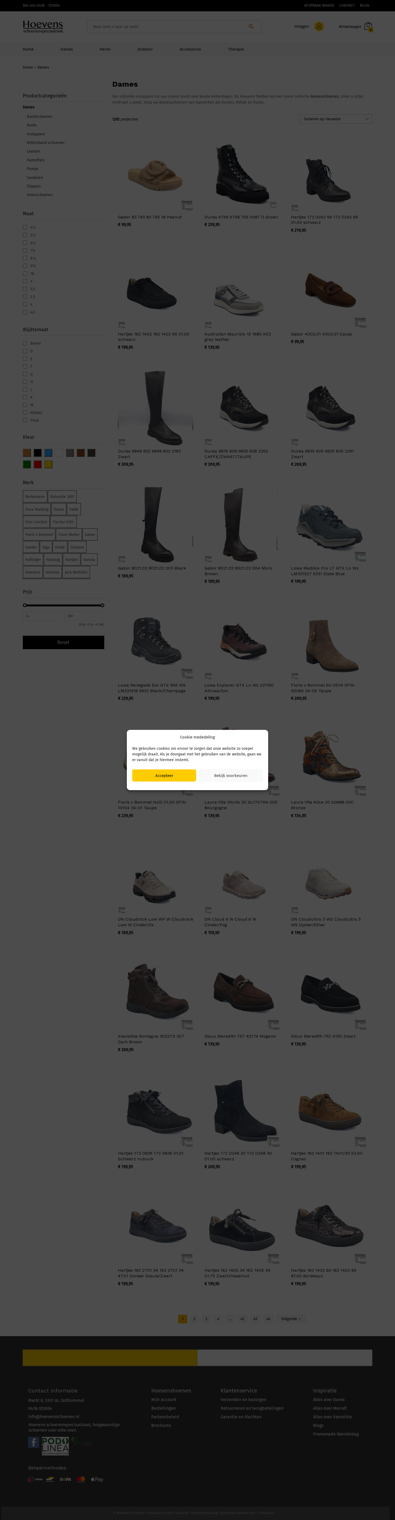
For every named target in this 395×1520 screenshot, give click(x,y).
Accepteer (164, 775)
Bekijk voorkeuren (230, 775)
